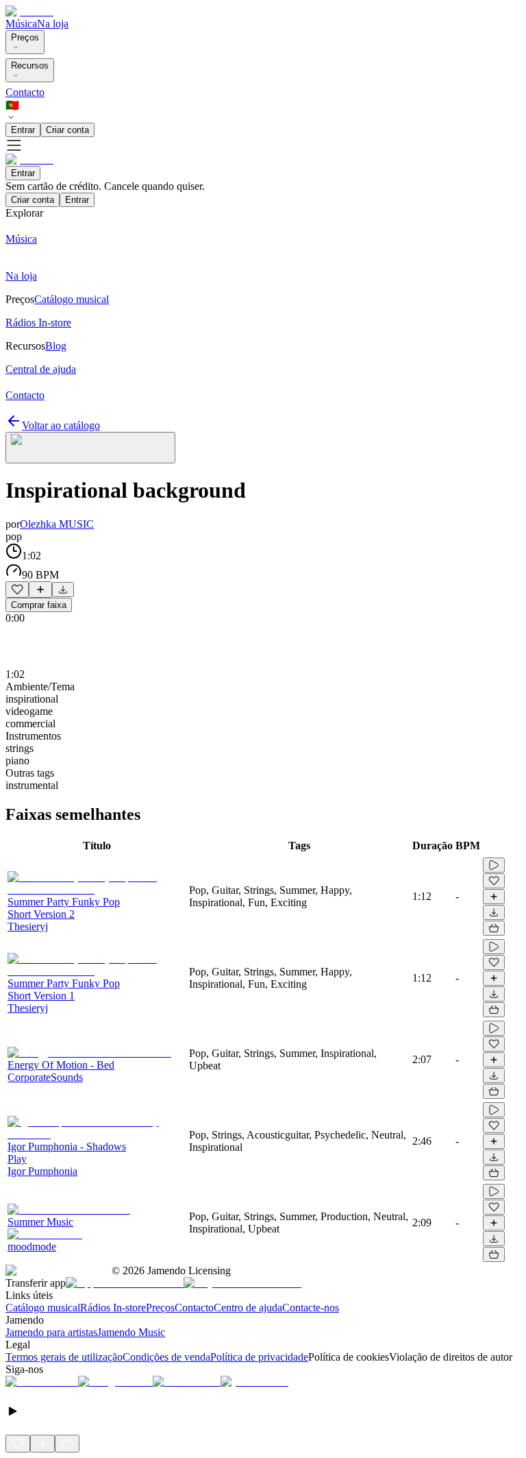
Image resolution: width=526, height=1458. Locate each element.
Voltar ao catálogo (61, 425)
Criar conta (67, 130)
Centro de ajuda (248, 1307)
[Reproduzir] (494, 865)
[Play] (90, 447)
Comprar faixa (38, 605)
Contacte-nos (310, 1307)
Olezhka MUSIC (57, 524)
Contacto (25, 92)
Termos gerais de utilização (64, 1357)
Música (21, 23)
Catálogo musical (42, 1307)
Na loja (52, 23)
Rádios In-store (113, 1307)
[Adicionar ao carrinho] (494, 928)
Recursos (30, 65)
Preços (25, 37)
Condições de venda (166, 1357)
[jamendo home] (29, 11)
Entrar (23, 130)
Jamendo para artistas (51, 1332)
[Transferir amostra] (63, 589)
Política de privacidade (259, 1357)
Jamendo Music (131, 1332)
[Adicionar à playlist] (40, 589)
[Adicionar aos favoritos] (17, 589)
